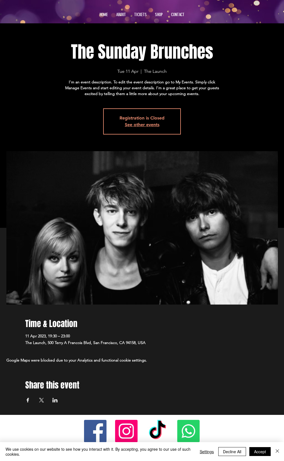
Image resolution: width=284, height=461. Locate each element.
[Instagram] (126, 431)
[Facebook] (95, 431)
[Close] (277, 452)
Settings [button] (207, 451)
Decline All (232, 451)
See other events (142, 124)
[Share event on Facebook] (28, 400)
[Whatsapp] (188, 431)
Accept (260, 451)
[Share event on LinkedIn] (55, 400)
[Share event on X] (41, 400)
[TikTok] (157, 431)
